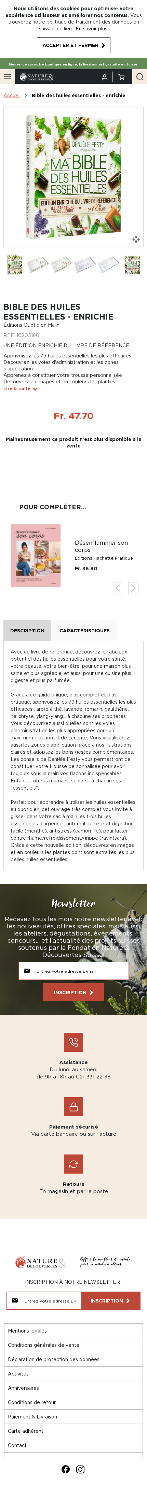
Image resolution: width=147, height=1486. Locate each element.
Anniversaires (23, 1388)
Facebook (66, 1469)
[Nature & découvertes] (37, 76)
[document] (73, 29)
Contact (17, 1445)
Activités (18, 1373)
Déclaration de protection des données (53, 1359)
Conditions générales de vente (43, 1345)
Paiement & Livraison (32, 1416)
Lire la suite (16, 388)
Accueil (12, 95)
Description (27, 630)
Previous (118, 588)
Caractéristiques (84, 630)
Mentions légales (27, 1330)
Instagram (80, 1469)
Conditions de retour (32, 1402)
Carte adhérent (25, 1430)
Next (133, 588)
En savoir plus (91, 28)
